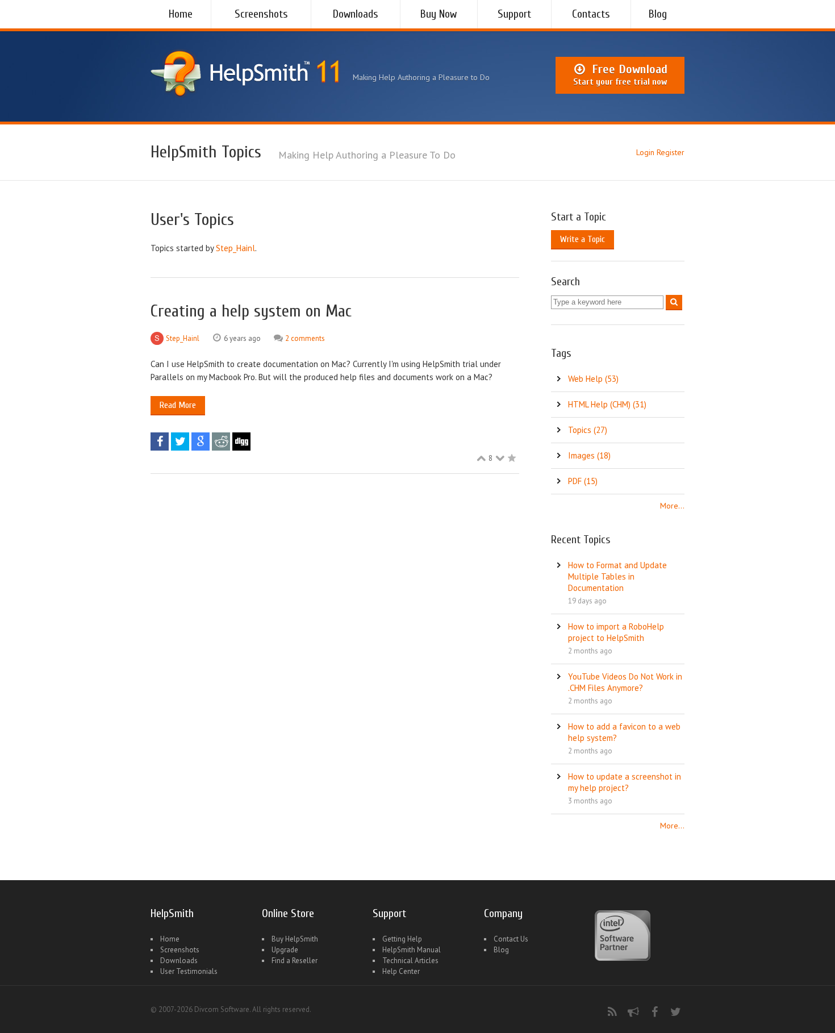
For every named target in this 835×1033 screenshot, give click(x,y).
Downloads (355, 13)
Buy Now (438, 13)
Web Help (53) (593, 378)
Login (645, 152)
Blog (658, 13)
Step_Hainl (235, 248)
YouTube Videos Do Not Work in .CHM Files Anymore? (625, 682)
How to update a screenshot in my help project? (624, 782)
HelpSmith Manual (411, 950)
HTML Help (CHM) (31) (607, 404)
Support (514, 13)
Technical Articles (410, 960)
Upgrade (285, 950)
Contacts (591, 13)
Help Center (401, 971)
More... (672, 506)
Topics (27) (587, 429)
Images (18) (589, 455)
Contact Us (511, 939)
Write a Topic (582, 239)
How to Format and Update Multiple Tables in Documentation (617, 576)
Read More (178, 405)
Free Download (620, 74)
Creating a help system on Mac (251, 311)
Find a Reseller (295, 960)
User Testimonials (189, 971)
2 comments (305, 338)
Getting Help (402, 939)
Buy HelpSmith (295, 939)
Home (181, 13)
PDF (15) (583, 481)
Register (670, 152)
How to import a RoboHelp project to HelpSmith (616, 632)
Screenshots (261, 13)
